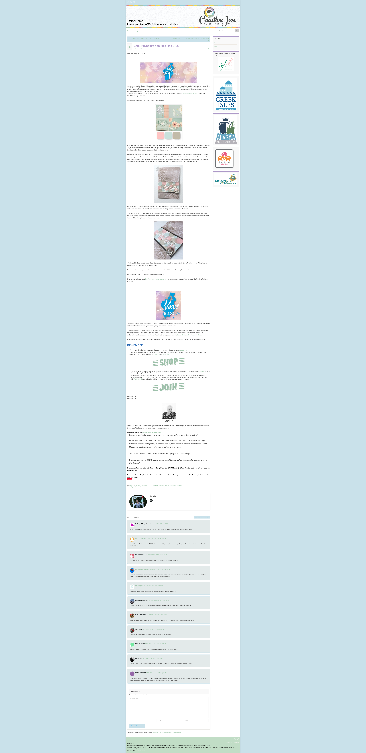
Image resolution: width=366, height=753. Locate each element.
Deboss (167, 485)
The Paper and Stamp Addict (154, 279)
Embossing (173, 485)
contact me (183, 350)
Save (130, 479)
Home (129, 31)
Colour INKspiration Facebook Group (179, 88)
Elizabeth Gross (140, 614)
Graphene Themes (140, 750)
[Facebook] (128, 2)
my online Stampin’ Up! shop (152, 432)
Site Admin (229, 742)
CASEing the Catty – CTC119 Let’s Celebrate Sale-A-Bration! (190, 38)
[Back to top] (361, 748)
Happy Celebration (136, 487)
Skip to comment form (201, 517)
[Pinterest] (131, 2)
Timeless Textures (148, 487)
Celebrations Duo (134, 485)
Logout (236, 742)
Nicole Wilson (140, 643)
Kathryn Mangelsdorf (143, 524)
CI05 (149, 485)
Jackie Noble (135, 21)
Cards (150, 48)
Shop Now (156, 354)
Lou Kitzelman (140, 555)
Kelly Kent (138, 658)
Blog (136, 31)
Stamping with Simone (190, 93)
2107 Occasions (144, 48)
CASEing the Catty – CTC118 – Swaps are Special (145, 38)
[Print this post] (208, 49)
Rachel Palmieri (140, 673)
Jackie (136, 48)
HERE (202, 371)
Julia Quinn (139, 629)
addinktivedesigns (141, 600)
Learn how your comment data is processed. (167, 732)
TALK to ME (138, 379)
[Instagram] (134, 2)
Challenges (144, 485)
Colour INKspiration (158, 485)
